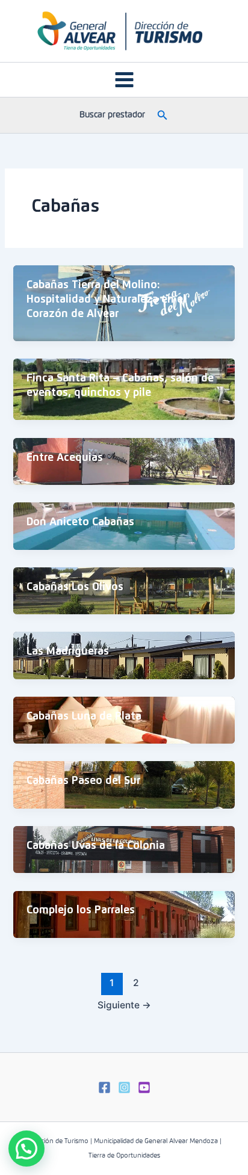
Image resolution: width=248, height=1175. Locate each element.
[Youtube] (144, 1087)
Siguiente (124, 1005)
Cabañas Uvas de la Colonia (95, 845)
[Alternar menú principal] (124, 80)
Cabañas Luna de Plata (83, 716)
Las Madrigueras (67, 651)
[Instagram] (124, 1087)
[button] (162, 115)
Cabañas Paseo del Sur (83, 781)
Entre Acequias (64, 457)
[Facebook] (104, 1087)
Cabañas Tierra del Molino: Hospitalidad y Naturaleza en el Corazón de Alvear (106, 299)
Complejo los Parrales (80, 910)
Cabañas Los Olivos (74, 587)
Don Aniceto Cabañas (80, 522)
